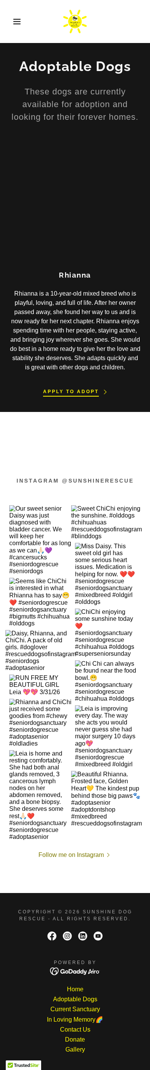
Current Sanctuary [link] (75, 1009)
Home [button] (75, 989)
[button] (11, 21)
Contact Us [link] (75, 1029)
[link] (75, 21)
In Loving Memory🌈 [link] (75, 1019)
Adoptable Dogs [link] (75, 999)
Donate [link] (75, 1039)
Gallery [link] (75, 1049)
